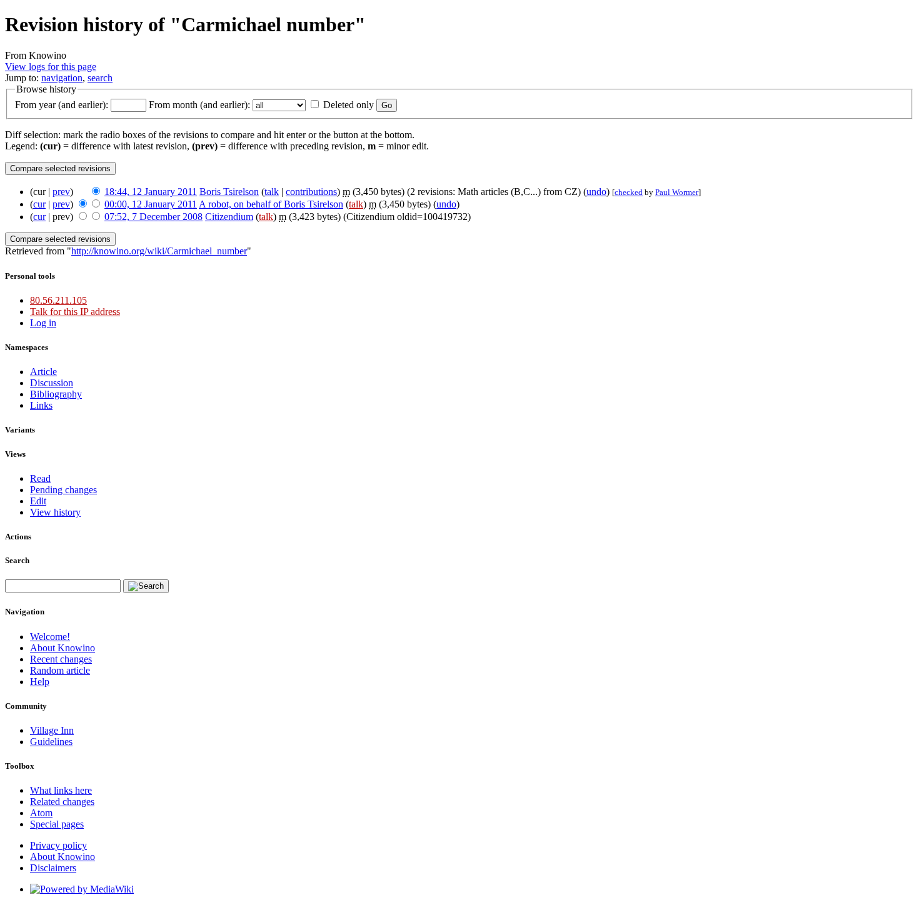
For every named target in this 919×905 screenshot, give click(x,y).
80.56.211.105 (58, 300)
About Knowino (62, 647)
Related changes (62, 801)
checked (629, 192)
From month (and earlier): (199, 104)
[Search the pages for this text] (146, 586)
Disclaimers (53, 867)
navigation (62, 77)
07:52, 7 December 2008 (153, 216)
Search (17, 560)
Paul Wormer (676, 192)
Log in (43, 323)
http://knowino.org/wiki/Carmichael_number (159, 251)
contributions (311, 191)
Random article (60, 670)
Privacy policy (58, 845)
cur (39, 204)
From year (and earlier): (61, 104)
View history (55, 512)
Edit (38, 501)
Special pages (57, 824)
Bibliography (56, 394)
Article (43, 371)
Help (39, 681)
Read (40, 478)
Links (41, 405)
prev (61, 191)
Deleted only (348, 104)
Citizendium (229, 216)
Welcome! (50, 636)
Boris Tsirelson (229, 191)
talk (271, 191)
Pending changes (63, 489)
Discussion (51, 383)
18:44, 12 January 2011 (150, 191)
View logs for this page (50, 66)
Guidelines (51, 741)
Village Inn (52, 730)
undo (596, 191)
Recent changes (61, 659)
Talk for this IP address (75, 311)
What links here (61, 790)
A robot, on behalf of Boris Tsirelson (271, 204)
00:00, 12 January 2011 (150, 204)
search (100, 77)
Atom (41, 813)
